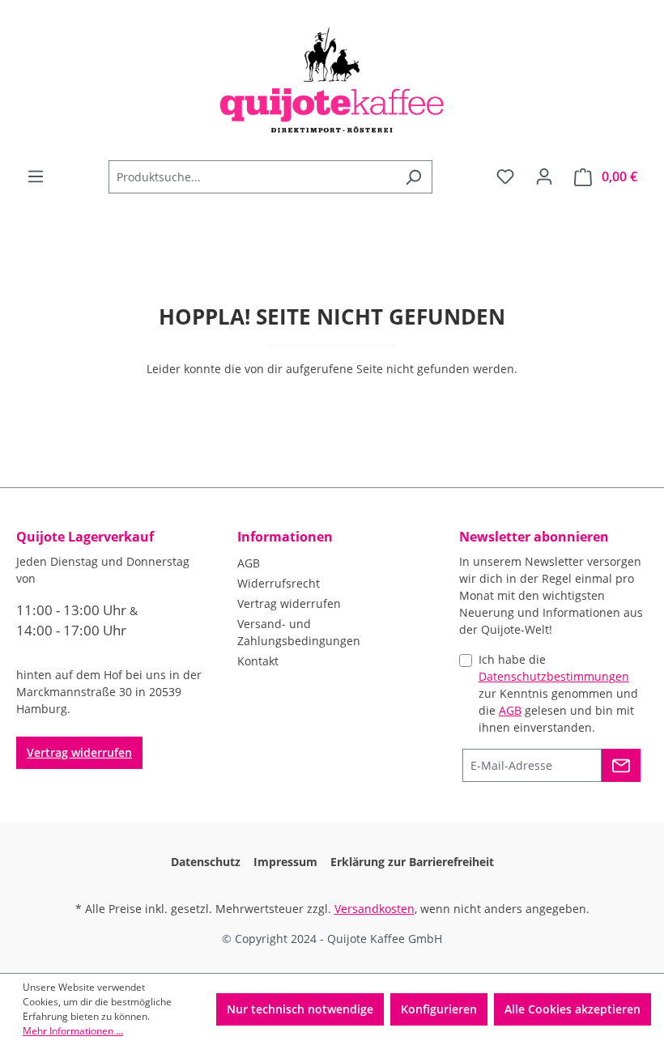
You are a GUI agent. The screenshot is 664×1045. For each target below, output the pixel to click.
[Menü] (35, 176)
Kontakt (258, 661)
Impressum (285, 861)
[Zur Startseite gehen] (332, 80)
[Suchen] (413, 176)
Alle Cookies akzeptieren (572, 1009)
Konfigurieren (439, 1009)
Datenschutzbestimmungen (554, 676)
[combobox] (252, 176)
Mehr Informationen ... (73, 1031)
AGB (248, 563)
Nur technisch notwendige (300, 1009)
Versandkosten (374, 908)
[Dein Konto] (544, 176)
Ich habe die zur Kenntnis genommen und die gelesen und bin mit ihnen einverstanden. (558, 693)
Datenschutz (205, 861)
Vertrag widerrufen (79, 752)
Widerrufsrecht (278, 583)
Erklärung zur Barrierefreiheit (412, 861)
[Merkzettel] (505, 176)
